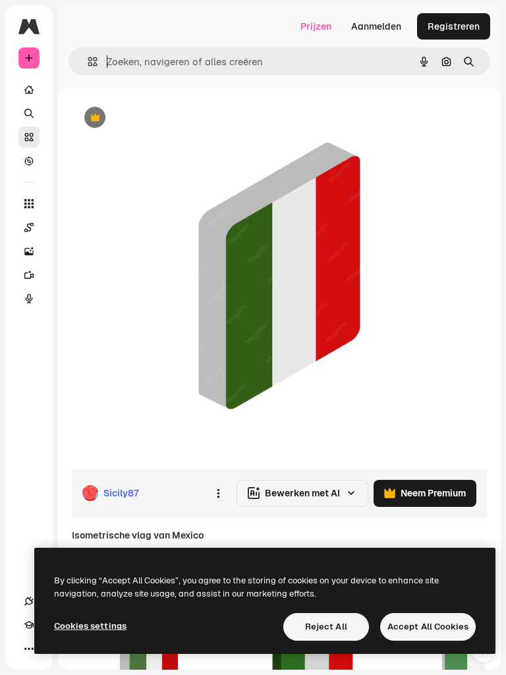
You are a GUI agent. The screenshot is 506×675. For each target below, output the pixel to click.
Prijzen (315, 26)
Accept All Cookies (427, 626)
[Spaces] (29, 227)
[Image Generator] (29, 251)
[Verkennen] (29, 160)
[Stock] (29, 137)
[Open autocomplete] (87, 62)
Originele (158, 118)
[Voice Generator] (29, 298)
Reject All (326, 626)
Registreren (454, 26)
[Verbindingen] (29, 601)
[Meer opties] (218, 493)
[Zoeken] (29, 113)
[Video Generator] (29, 274)
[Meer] (29, 648)
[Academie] (29, 624)
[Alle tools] (29, 203)
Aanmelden (376, 26)
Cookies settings (90, 625)
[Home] (29, 89)
